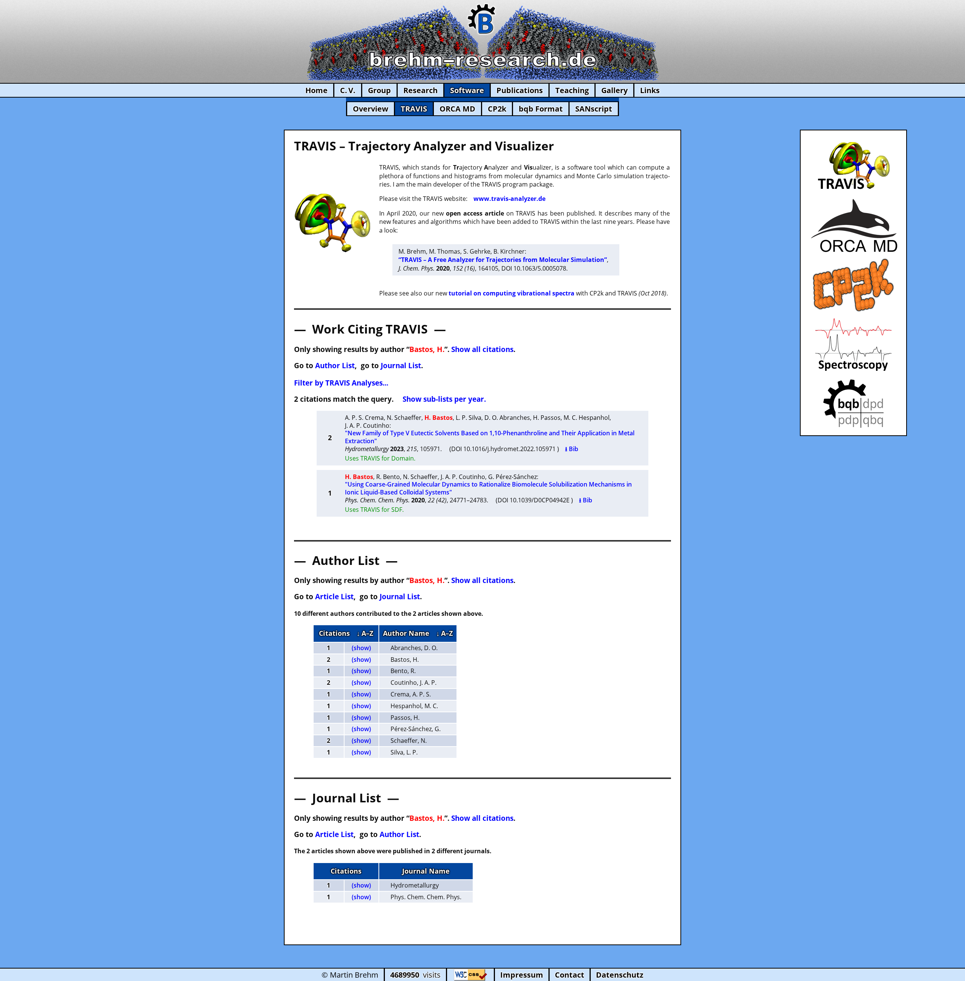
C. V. (347, 90)
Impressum (521, 975)
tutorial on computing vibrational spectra (511, 293)
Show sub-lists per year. (444, 399)
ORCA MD (457, 109)
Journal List (401, 365)
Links (650, 90)
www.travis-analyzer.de (509, 198)
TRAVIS (414, 109)
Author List (335, 365)
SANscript (593, 109)
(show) (361, 648)
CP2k (497, 109)
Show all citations (482, 349)
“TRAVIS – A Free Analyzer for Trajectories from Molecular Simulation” (502, 260)
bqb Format (541, 109)
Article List (334, 596)
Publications (519, 90)
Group (379, 90)
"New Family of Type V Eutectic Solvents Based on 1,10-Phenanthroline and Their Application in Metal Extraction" (489, 437)
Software (467, 90)
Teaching (572, 90)
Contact (569, 975)
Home (316, 90)
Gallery (614, 90)
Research (420, 90)
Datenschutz (619, 975)
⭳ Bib (571, 449)
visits (415, 975)
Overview (370, 109)
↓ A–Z (365, 633)
